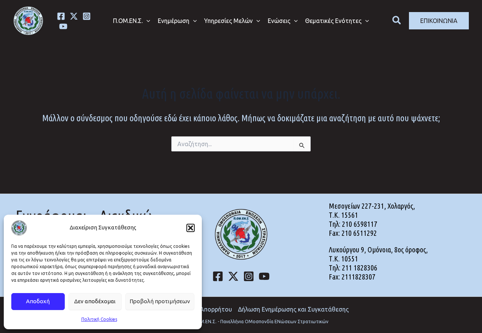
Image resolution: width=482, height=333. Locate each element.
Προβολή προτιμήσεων (160, 301)
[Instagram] (86, 16)
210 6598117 (359, 224)
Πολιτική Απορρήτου (203, 309)
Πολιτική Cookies (99, 319)
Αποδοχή (38, 301)
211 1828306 (359, 267)
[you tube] (63, 26)
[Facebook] (61, 16)
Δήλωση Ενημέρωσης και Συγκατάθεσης (293, 309)
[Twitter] (74, 16)
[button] (190, 228)
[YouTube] (264, 276)
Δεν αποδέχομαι (95, 301)
